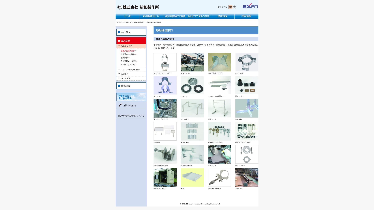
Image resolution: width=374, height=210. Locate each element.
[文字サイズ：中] (230, 7)
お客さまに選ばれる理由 (125, 97)
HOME (127, 16)
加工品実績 (125, 78)
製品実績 (127, 22)
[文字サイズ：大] (234, 7)
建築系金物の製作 (128, 54)
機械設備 (223, 16)
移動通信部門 (139, 22)
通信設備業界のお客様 (175, 16)
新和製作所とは (151, 16)
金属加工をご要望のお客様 (199, 16)
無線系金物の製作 (128, 51)
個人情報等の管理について (131, 115)
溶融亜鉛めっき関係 (129, 61)
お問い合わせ (129, 105)
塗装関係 (124, 58)
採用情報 (246, 16)
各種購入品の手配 (128, 65)
